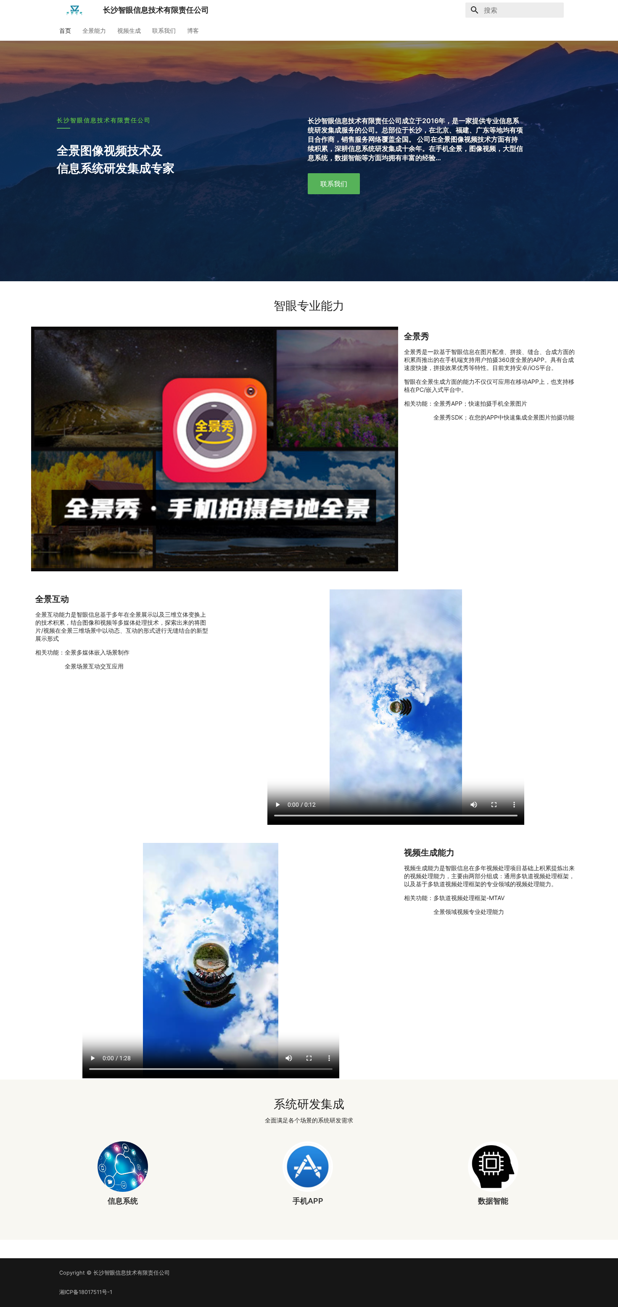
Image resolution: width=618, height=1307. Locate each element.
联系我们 (164, 30)
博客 (193, 30)
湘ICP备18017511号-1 (85, 1292)
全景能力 (94, 30)
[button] (334, 183)
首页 (65, 30)
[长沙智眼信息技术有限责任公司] (74, 10)
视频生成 (129, 30)
